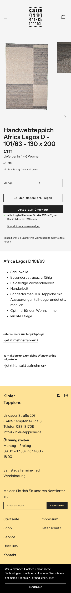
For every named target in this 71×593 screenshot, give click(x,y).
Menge (8, 183)
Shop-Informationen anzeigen (23, 226)
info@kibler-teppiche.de (22, 432)
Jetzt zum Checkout (33, 209)
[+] (59, 183)
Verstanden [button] (35, 586)
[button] (64, 17)
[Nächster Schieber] (64, 117)
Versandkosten (30, 169)
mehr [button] (52, 577)
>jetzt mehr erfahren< (20, 340)
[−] (19, 183)
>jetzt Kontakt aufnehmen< (25, 365)
